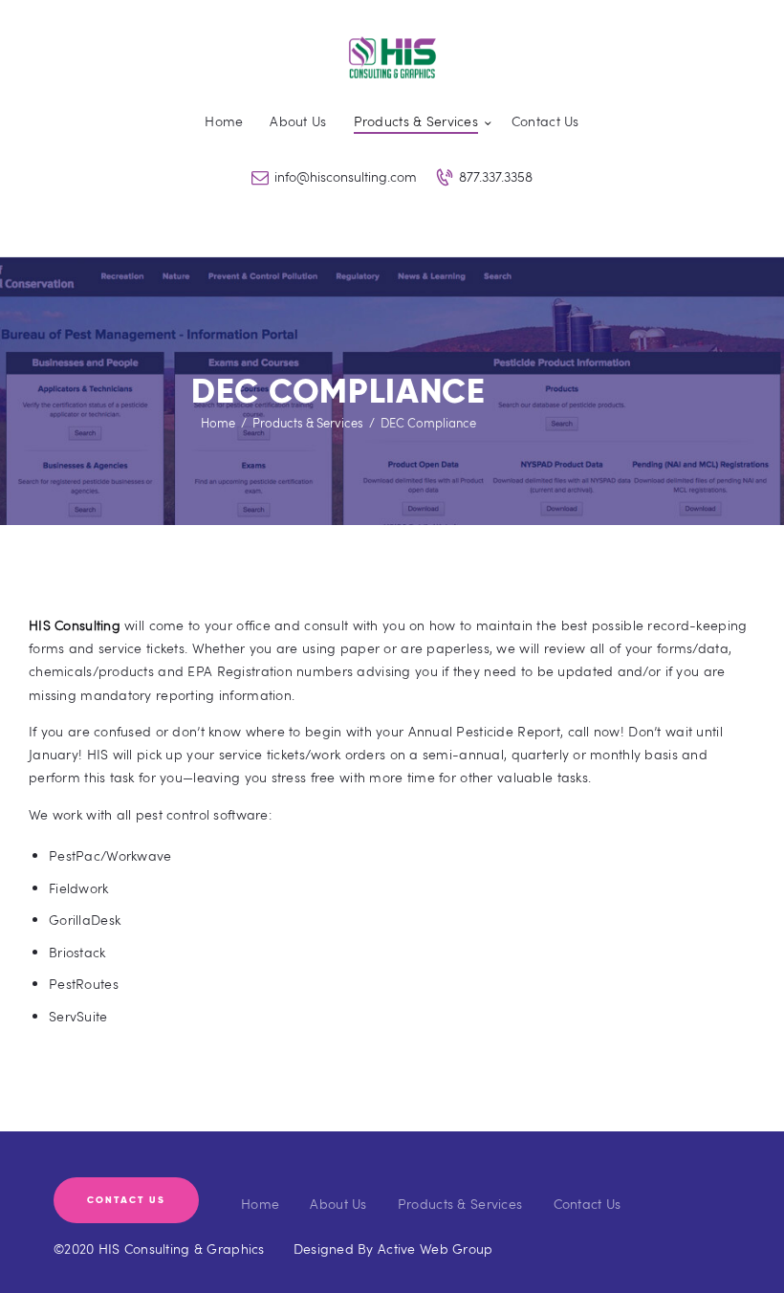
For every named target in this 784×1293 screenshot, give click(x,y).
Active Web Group (435, 1248)
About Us (338, 1203)
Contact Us (587, 1203)
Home (218, 422)
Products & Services (307, 422)
